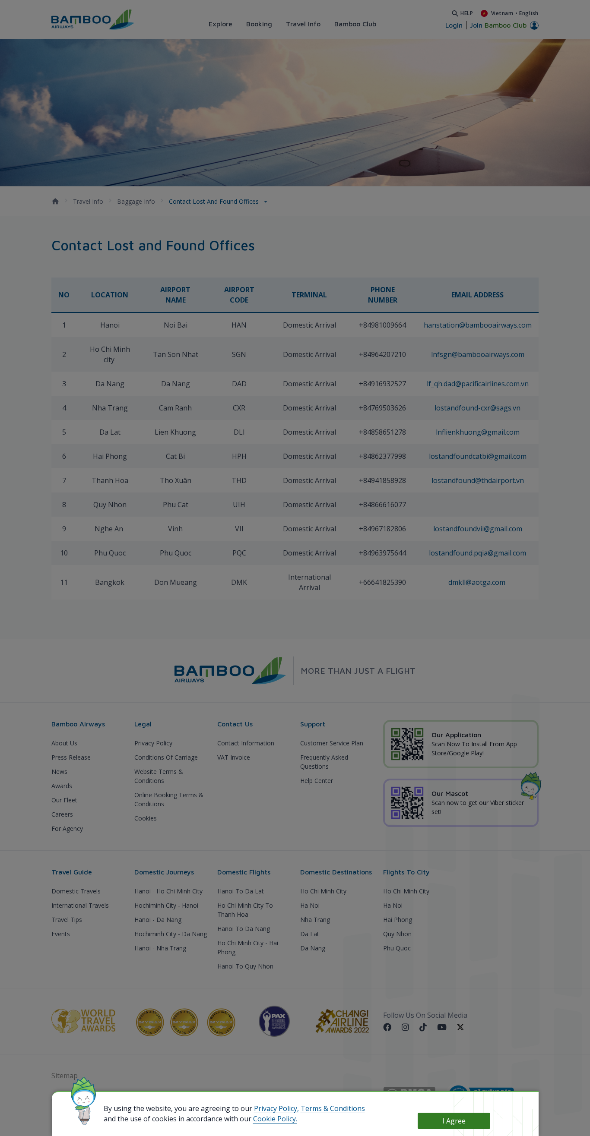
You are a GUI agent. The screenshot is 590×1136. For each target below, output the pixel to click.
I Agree (454, 1121)
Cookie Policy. (275, 1118)
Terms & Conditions (333, 1108)
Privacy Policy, (276, 1108)
